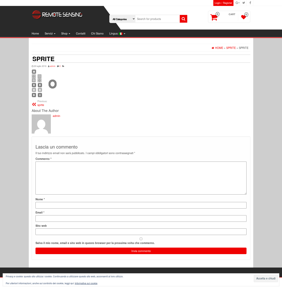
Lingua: (114, 33)
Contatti (80, 33)
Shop (64, 33)
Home (35, 33)
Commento (43, 159)
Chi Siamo (97, 33)
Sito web (41, 225)
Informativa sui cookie (86, 283)
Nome (40, 199)
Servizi (49, 33)
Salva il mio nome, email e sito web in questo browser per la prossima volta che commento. (95, 243)
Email (39, 212)
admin (52, 66)
